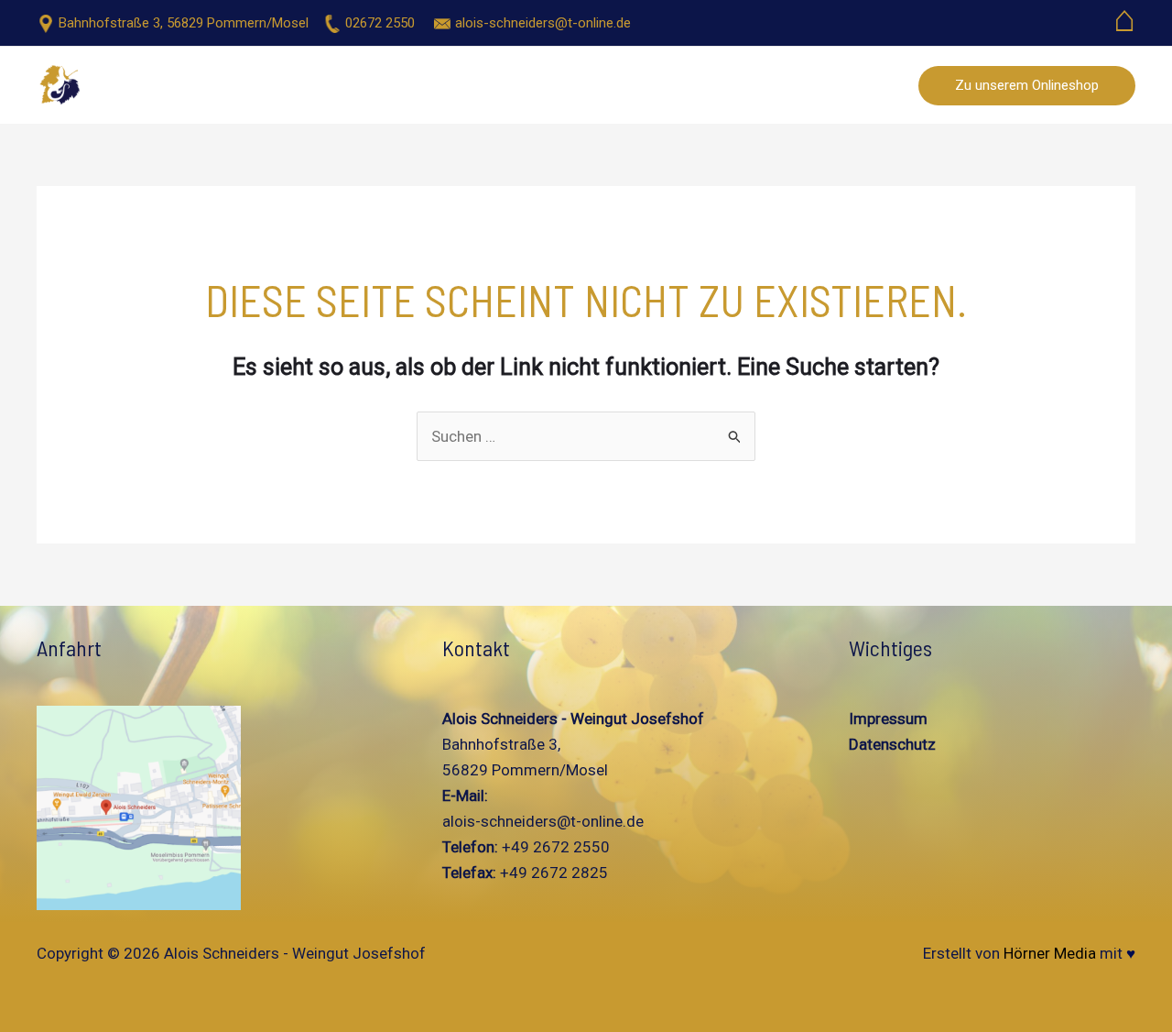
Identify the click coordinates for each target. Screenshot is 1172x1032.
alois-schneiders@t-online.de (543, 23)
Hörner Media (1050, 953)
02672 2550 (380, 23)
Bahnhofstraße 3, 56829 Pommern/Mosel (184, 23)
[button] (1026, 85)
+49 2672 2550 (554, 847)
